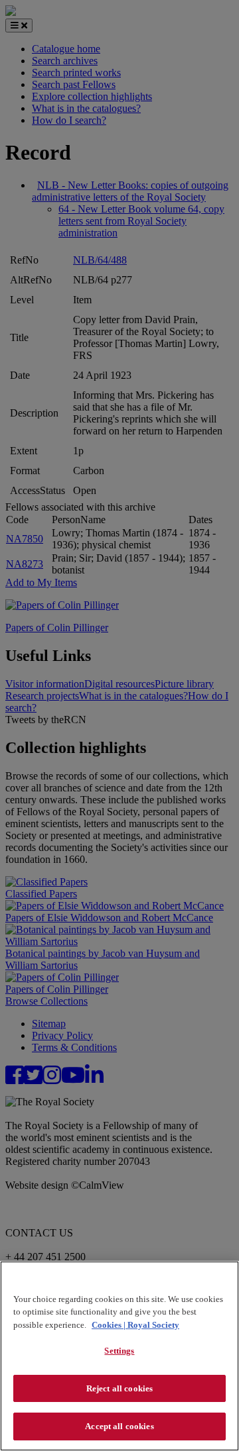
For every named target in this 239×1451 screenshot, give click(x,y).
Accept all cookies (119, 1426)
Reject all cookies (119, 1388)
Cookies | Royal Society (135, 1325)
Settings (119, 1351)
